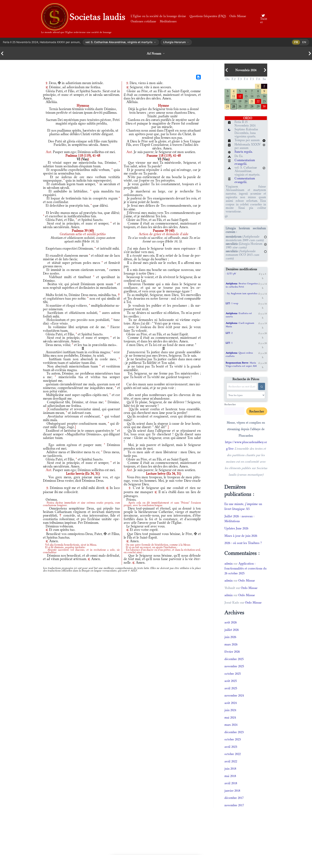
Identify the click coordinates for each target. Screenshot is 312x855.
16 (264, 96)
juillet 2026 (231, 630)
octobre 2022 (232, 754)
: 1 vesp (232, 303)
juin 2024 (230, 710)
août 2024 (230, 703)
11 (233, 96)
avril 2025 (230, 688)
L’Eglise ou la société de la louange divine (158, 16)
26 (239, 106)
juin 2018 (230, 768)
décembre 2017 (234, 798)
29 (258, 106)
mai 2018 (230, 776)
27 (245, 106)
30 (264, 106)
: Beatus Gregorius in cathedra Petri (242, 285)
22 (258, 101)
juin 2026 (230, 637)
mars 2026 (230, 644)
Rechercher (230, 404)
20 (245, 101)
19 (239, 101)
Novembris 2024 (245, 70)
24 (227, 106)
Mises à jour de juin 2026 (240, 536)
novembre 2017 (234, 805)
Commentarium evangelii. (245, 162)
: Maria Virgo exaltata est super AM (241, 364)
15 (258, 96)
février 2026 (232, 651)
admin (228, 563)
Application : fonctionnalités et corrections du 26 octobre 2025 (245, 568)
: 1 (229, 342)
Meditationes (168, 21)
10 (227, 96)
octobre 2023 (232, 739)
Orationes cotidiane (143, 21)
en (304, 42)
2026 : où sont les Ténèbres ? (243, 543)
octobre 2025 (232, 673)
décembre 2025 (234, 659)
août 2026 (230, 622)
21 (251, 101)
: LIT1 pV (231, 273)
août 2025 (230, 681)
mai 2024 (230, 717)
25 (233, 106)
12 (239, 96)
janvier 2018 (232, 790)
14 (251, 96)
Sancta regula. (244, 151)
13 (245, 96)
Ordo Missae (237, 16)
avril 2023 (230, 747)
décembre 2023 (234, 732)
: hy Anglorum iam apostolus (241, 293)
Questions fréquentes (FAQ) (208, 16)
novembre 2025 (234, 666)
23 (264, 101)
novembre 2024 (234, 695)
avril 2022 (230, 761)
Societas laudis (97, 16)
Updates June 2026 (236, 528)
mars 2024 (230, 724)
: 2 (229, 332)
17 (227, 101)
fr (296, 42)
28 (251, 106)
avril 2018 (230, 783)
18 (233, 101)
